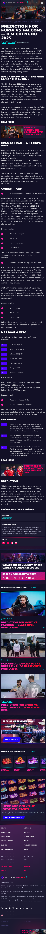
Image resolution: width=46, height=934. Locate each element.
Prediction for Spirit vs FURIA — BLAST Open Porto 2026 (20, 707)
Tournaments (29, 836)
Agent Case (4, 925)
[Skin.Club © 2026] (14, 877)
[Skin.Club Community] (15, 2)
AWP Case (27, 921)
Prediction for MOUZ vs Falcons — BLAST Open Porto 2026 (19, 625)
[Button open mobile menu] (42, 3)
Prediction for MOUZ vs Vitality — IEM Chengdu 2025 (33, 469)
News (11, 21)
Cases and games (6, 866)
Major (26, 841)
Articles (27, 828)
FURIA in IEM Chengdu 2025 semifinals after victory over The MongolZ (33, 131)
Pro (25, 870)
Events (4, 845)
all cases (32, 751)
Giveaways (5, 836)
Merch (3, 870)
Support (4, 856)
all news (33, 587)
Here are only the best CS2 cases (18, 808)
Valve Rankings (30, 845)
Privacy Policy (29, 856)
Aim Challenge (7, 841)
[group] (7, 764)
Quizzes (27, 832)
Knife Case (4, 921)
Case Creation (7, 849)
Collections (6, 832)
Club (26, 849)
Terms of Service (7, 860)
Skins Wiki (27, 866)
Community (4, 21)
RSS (25, 860)
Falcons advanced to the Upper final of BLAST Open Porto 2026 (21, 666)
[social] (2, 908)
